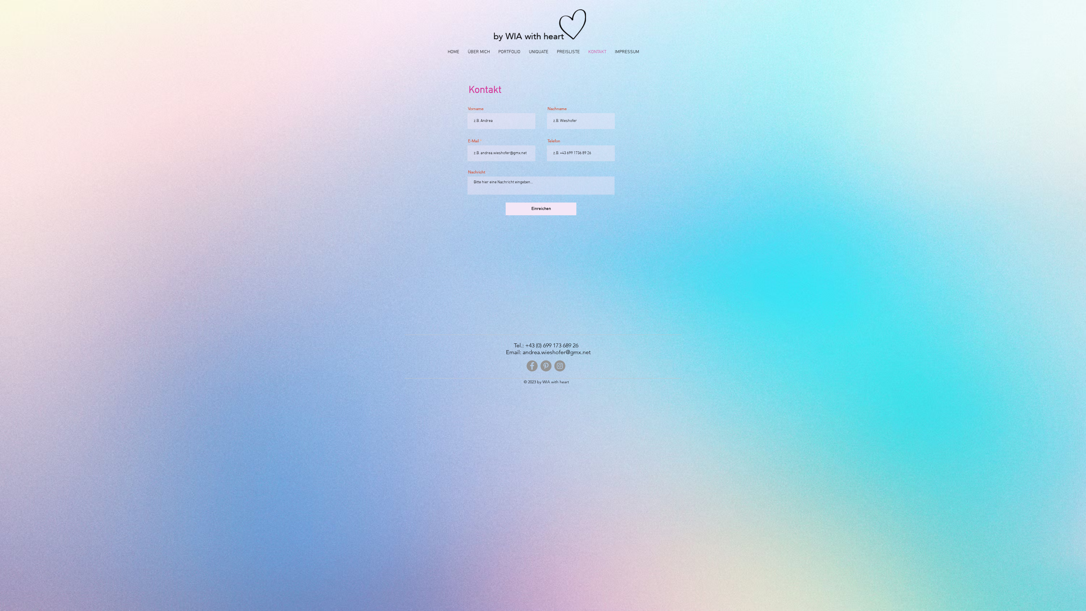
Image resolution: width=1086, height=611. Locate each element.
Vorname (476, 109)
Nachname (557, 109)
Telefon (554, 141)
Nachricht (476, 172)
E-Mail (473, 141)
